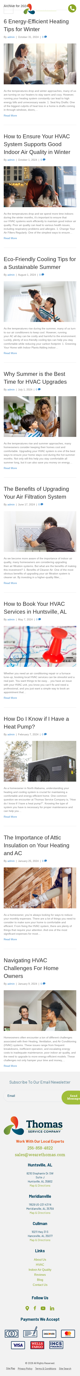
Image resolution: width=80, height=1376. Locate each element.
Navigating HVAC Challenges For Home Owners (31, 968)
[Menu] (8, 9)
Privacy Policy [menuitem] (25, 1368)
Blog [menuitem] (40, 1279)
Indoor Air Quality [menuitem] (40, 1269)
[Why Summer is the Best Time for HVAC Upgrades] (40, 416)
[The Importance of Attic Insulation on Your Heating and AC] (40, 887)
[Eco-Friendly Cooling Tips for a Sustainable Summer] (40, 301)
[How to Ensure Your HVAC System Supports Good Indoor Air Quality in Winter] (40, 186)
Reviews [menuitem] (40, 1274)
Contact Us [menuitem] (40, 1284)
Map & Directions (40, 1185)
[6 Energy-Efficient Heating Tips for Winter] (40, 63)
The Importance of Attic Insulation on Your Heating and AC (36, 845)
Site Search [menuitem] (65, 1368)
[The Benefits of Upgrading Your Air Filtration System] (40, 531)
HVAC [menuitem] (40, 1264)
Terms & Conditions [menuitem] (45, 1368)
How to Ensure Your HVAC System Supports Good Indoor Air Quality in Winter (37, 144)
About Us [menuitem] (40, 1259)
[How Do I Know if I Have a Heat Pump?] (40, 761)
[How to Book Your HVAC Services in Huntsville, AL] (40, 646)
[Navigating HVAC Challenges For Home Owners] (40, 1010)
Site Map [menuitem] (10, 1368)
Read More (10, 115)
